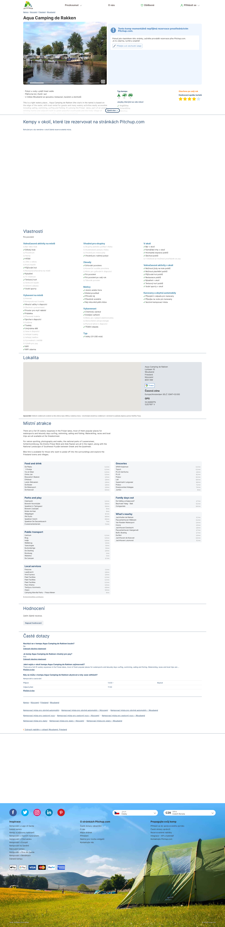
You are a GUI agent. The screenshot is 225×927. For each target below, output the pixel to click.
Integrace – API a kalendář (162, 836)
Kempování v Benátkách (20, 855)
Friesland (42, 12)
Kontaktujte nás (87, 842)
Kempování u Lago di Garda (21, 826)
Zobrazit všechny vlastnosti (34, 649)
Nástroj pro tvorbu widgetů (92, 839)
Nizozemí (33, 12)
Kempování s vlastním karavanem (24, 836)
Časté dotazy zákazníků (90, 826)
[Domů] (28, 5)
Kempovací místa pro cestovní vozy (39, 715)
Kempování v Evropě (18, 842)
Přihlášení (84, 836)
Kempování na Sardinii (19, 845)
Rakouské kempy (16, 849)
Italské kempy (15, 829)
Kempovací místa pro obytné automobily (41, 710)
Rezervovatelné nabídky (161, 832)
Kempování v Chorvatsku (20, 839)
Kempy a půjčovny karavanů (21, 832)
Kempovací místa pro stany (35, 721)
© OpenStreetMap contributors (33, 597)
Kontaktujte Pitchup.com (161, 839)
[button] (135, 813)
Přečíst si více (29, 670)
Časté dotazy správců (160, 829)
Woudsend (51, 12)
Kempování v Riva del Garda (21, 852)
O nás (111, 5)
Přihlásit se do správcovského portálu (167, 826)
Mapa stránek (86, 832)
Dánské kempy (15, 859)
